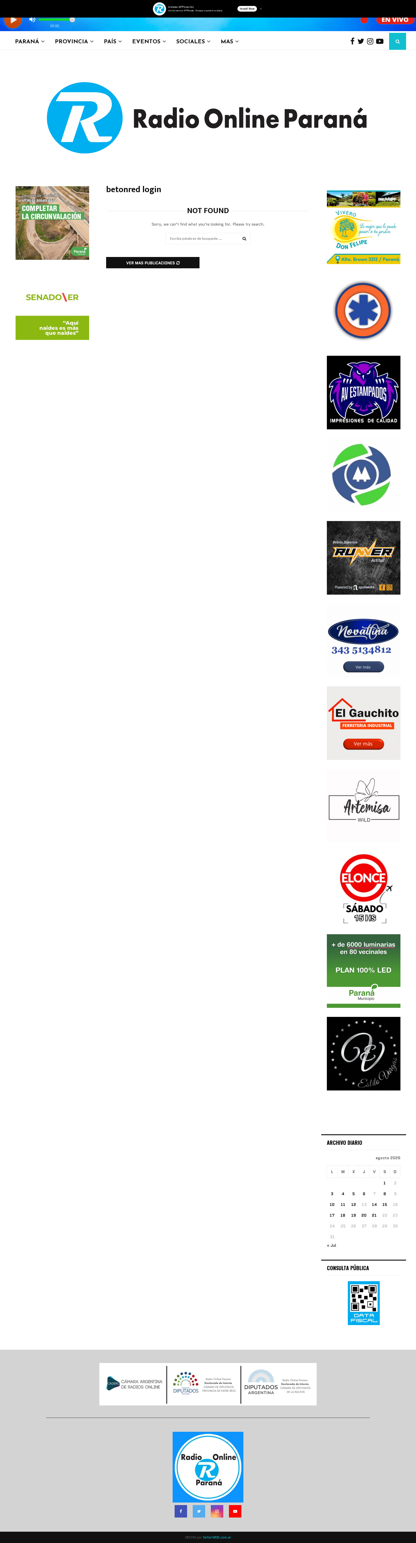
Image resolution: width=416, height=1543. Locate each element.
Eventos (146, 41)
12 (353, 1204)
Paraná (27, 41)
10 (332, 1204)
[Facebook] (353, 41)
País (110, 41)
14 (374, 1204)
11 (343, 1204)
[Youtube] (381, 41)
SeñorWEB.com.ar (217, 1537)
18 (342, 1215)
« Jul (331, 1245)
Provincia (71, 41)
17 (332, 1215)
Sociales (190, 41)
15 (384, 1204)
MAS (227, 41)
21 (374, 1215)
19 (353, 1215)
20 (363, 1215)
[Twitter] (362, 41)
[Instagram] (371, 41)
